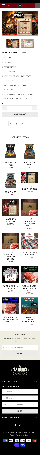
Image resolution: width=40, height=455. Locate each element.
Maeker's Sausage (15, 432)
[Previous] (4, 23)
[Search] (32, 6)
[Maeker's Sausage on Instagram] (20, 425)
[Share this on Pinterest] (22, 123)
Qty (3, 103)
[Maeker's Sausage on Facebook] (15, 425)
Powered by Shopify (23, 435)
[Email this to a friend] (28, 123)
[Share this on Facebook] (16, 123)
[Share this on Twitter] (10, 123)
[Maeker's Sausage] (20, 5)
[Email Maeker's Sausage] (24, 425)
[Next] (35, 23)
